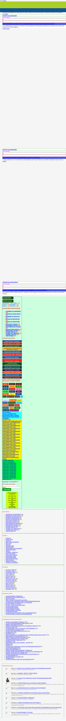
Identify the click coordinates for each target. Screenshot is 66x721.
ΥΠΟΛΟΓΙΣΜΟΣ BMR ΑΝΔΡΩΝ (12, 351)
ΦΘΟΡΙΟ (5, 407)
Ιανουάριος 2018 (10, 587)
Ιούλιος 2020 (9, 573)
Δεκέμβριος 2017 (10, 589)
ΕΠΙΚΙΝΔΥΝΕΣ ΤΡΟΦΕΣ (12, 330)
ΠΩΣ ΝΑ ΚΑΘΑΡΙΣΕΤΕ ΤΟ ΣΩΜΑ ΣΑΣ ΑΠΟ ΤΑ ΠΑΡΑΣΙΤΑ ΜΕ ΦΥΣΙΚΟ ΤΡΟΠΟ (26, 635)
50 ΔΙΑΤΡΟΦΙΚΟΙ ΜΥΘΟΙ (12, 607)
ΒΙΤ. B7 (5, 389)
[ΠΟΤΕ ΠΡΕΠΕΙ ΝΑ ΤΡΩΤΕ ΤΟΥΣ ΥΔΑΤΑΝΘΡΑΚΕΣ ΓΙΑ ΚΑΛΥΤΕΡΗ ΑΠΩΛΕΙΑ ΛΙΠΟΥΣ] (5, 14)
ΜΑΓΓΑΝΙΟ (6, 410)
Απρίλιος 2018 (9, 585)
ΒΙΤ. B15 (5, 391)
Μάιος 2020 (9, 575)
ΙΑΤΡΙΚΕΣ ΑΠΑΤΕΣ (10, 332)
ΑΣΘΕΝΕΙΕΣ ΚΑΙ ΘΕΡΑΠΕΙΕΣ (13, 311)
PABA (18, 391)
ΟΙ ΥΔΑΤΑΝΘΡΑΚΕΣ (11, 655)
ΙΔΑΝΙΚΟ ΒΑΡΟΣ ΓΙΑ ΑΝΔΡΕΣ (12, 341)
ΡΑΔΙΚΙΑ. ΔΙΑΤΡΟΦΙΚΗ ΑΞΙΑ (13, 624)
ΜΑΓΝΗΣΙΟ (13, 400)
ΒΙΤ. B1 (12, 384)
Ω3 (21, 396)
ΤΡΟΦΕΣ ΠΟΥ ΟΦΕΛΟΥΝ (12, 333)
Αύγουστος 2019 (10, 581)
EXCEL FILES (9, 539)
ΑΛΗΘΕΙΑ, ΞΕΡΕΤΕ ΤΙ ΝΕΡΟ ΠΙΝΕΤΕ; (27, 673)
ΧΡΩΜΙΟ (11, 405)
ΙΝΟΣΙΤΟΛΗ (10, 396)
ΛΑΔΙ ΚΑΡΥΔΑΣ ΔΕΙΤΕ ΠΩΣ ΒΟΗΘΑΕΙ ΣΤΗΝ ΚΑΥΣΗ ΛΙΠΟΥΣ (21, 157)
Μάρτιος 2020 (9, 577)
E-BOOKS (8, 538)
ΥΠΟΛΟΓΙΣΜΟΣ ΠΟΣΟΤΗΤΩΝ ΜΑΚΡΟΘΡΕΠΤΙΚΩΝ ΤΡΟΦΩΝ (12, 367)
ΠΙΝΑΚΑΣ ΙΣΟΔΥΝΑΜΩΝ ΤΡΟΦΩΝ (14, 622)
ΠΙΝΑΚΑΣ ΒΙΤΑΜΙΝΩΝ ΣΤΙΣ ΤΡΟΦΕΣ (15, 638)
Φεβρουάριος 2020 (10, 578)
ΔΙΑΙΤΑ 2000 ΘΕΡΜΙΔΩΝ (12, 649)
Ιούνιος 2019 (9, 582)
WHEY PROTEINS (10, 553)
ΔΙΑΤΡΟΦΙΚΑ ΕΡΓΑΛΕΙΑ (12, 558)
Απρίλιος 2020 (9, 576)
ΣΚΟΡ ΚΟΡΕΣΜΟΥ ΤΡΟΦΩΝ (12, 370)
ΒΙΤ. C (5, 394)
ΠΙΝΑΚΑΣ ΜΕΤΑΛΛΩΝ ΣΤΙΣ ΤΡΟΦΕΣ (15, 653)
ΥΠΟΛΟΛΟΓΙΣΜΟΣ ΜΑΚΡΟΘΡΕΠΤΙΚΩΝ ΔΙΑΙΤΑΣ (12, 364)
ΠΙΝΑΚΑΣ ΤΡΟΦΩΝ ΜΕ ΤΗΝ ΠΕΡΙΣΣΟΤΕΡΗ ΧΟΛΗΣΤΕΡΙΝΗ (21, 654)
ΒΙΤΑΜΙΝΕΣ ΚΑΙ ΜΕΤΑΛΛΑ (13, 316)
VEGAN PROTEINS (11, 549)
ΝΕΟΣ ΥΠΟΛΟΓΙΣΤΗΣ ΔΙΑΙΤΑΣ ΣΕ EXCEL (16, 600)
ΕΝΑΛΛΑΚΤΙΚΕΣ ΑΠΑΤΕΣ (12, 329)
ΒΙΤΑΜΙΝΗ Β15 (9, 632)
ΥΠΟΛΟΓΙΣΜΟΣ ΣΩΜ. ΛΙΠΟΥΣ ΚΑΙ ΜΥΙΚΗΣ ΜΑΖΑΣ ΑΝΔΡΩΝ (12, 357)
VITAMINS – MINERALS (12, 552)
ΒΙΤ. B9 (12, 389)
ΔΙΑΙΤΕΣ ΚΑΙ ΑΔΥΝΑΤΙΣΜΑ (10, 15)
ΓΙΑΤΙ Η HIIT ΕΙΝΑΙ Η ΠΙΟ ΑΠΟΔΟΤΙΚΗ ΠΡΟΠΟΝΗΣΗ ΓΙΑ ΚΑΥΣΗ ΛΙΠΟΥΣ (25, 290)
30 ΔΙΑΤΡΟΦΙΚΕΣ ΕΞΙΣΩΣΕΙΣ (13, 610)
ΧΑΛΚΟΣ (5, 405)
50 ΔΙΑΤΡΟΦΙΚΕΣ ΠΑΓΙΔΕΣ (13, 609)
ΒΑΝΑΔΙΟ (8, 644)
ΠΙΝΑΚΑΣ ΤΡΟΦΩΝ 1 (11, 561)
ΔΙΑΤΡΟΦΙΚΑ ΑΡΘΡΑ (11, 557)
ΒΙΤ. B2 (18, 384)
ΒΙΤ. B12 (18, 389)
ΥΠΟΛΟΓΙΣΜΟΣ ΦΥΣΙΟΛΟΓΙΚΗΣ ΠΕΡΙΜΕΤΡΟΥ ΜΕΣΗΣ (12, 349)
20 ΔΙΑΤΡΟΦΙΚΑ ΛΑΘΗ (11, 611)
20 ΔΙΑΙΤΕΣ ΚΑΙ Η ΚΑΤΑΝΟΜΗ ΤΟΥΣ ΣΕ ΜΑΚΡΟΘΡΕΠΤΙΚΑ (21, 612)
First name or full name (8, 484)
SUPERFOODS (10, 547)
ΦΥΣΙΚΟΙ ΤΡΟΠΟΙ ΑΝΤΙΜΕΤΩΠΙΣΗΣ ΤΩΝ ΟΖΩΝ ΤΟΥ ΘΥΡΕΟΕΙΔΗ (23, 651)
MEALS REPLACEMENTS (12, 542)
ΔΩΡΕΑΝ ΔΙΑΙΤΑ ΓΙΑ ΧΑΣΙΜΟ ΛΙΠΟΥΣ (15, 597)
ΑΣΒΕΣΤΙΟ (6, 400)
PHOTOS (8, 544)
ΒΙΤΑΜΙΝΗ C (9, 641)
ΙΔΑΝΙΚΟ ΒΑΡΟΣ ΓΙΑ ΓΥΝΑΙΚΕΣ (12, 343)
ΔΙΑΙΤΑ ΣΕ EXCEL (10, 598)
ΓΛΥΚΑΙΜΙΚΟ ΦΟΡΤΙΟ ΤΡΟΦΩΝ (12, 372)
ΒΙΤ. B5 (12, 386)
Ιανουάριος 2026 (10, 569)
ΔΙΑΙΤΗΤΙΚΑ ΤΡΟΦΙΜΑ (11, 555)
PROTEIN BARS (10, 546)
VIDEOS (8, 551)
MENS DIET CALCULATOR (12, 375)
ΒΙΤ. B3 (5, 386)
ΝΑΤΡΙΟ (5, 402)
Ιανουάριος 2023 (10, 571)
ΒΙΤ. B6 (18, 386)
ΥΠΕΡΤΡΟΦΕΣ (9, 335)
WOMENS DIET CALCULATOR (12, 377)
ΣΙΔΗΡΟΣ (18, 402)
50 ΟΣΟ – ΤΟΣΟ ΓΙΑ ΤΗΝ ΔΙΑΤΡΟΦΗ (15, 605)
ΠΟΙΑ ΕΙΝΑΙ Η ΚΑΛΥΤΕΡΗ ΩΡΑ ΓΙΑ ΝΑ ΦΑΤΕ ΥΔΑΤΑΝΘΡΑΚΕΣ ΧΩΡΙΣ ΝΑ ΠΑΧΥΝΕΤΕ (39, 707)
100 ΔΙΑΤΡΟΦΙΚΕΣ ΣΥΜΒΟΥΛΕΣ (14, 596)
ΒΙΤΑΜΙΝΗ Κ (9, 633)
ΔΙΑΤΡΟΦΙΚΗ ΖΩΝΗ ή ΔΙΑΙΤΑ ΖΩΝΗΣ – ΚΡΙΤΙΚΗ (18, 642)
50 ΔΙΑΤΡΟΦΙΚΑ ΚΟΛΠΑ (12, 606)
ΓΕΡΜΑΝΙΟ (9, 658)
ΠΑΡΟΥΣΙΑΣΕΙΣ (10, 560)
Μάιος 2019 (9, 584)
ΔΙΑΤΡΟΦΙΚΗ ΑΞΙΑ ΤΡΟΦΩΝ (13, 326)
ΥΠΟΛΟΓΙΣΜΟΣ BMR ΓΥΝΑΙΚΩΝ (12, 354)
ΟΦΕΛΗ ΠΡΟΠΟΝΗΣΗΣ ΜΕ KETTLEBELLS (29, 702)
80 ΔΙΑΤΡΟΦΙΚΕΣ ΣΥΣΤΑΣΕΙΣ (13, 603)
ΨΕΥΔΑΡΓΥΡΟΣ (14, 410)
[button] (6, 412)
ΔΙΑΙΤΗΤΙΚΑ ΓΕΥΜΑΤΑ (12, 324)
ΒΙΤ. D (12, 394)
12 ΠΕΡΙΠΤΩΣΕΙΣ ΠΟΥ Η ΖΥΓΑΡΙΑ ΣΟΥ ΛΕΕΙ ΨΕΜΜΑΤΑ (20, 628)
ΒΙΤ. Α (5, 384)
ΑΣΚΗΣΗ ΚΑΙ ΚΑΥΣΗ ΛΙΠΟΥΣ (10, 282)
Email (3, 487)
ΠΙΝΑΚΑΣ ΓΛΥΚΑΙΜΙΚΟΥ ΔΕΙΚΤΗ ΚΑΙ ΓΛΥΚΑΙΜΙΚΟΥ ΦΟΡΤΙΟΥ (22, 626)
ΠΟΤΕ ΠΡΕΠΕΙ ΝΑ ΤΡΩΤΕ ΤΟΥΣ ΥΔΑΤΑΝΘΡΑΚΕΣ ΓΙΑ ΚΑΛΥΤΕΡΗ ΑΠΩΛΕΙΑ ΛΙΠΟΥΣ (29, 24)
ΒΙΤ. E (18, 394)
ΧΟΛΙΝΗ (17, 396)
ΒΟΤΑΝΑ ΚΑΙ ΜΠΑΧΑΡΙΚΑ (13, 319)
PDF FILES (8, 543)
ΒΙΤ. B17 (12, 391)
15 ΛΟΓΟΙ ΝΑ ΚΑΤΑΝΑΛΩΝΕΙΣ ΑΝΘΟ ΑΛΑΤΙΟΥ (18, 623)
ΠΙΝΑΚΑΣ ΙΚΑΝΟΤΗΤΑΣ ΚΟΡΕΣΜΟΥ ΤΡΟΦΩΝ (18, 650)
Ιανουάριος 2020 (10, 580)
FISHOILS (8, 540)
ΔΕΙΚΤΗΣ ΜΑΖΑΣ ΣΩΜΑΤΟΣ (12, 346)
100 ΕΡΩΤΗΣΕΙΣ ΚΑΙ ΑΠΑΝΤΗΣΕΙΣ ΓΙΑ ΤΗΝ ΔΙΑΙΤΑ (19, 602)
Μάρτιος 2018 (9, 586)
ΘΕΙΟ (11, 407)
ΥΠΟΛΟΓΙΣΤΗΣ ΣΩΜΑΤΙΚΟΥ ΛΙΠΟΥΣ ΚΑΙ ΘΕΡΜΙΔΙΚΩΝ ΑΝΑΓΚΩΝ (23, 601)
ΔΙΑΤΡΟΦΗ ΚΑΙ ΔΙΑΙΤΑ (12, 325)
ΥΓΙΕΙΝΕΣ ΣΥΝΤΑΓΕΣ (11, 334)
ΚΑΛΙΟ (19, 400)
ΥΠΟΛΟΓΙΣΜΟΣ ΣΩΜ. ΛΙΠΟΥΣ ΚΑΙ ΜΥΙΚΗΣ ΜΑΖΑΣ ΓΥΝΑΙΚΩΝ (12, 360)
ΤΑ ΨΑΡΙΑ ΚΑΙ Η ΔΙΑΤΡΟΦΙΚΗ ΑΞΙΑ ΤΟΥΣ (16, 631)
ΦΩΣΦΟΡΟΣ (12, 402)
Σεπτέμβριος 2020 (10, 572)
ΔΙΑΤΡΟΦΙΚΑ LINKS (11, 556)
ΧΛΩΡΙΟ (17, 405)
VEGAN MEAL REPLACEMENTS (14, 548)
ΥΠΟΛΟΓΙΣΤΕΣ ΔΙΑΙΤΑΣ (12, 562)
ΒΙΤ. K (4, 396)
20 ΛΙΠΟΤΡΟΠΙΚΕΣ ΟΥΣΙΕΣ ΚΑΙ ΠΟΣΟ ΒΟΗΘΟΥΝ (19, 614)
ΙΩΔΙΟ (17, 407)
